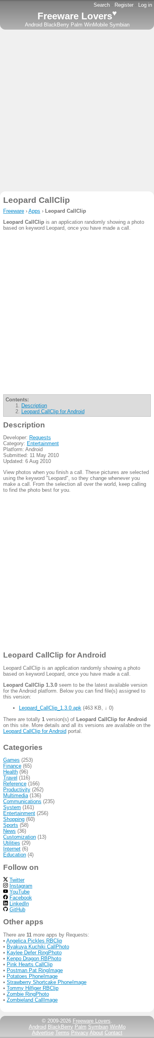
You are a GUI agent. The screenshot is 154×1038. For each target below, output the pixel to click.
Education (14, 855)
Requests (40, 437)
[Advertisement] (77, 110)
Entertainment (43, 443)
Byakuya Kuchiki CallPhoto (38, 947)
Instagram (20, 886)
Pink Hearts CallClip (30, 964)
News (9, 831)
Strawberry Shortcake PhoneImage (46, 982)
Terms (62, 1033)
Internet (12, 849)
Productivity (16, 790)
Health (10, 772)
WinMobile (96, 25)
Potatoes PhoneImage (32, 976)
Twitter (16, 880)
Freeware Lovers (77, 16)
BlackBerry (56, 25)
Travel (10, 778)
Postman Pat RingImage (35, 970)
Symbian (119, 25)
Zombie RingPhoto (28, 994)
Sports (10, 825)
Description (34, 405)
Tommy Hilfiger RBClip (32, 988)
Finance (12, 766)
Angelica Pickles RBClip (34, 941)
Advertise (43, 1033)
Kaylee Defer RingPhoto (34, 953)
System (12, 807)
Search (102, 5)
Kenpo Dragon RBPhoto (34, 958)
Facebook (20, 898)
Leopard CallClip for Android (53, 411)
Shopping (13, 819)
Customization (19, 837)
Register (124, 5)
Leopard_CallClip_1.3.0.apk (50, 708)
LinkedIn (19, 904)
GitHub (17, 909)
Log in (145, 5)
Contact (113, 1033)
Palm (77, 25)
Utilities (11, 843)
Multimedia (15, 795)
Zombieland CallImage (32, 1000)
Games (11, 760)
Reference (14, 784)
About (96, 1033)
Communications (22, 801)
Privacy (79, 1033)
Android (33, 25)
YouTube (19, 892)
